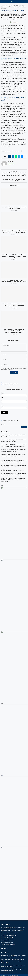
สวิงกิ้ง (2, 470)
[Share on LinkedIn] (13, 156)
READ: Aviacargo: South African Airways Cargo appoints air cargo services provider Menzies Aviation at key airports (13, 99)
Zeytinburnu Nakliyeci (6, 460)
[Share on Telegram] (19, 156)
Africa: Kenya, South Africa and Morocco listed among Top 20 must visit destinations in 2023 (13, 480)
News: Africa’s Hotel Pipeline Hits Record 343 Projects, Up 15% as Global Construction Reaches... (14, 305)
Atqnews (8, 19)
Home (2, 5)
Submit (4, 412)
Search (3, 424)
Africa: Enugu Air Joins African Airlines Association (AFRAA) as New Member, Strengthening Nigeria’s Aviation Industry (12, 961)
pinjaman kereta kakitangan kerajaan (9, 478)
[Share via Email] (22, 156)
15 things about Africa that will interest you (15, 470)
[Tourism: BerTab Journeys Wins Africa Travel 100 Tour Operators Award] (14, 196)
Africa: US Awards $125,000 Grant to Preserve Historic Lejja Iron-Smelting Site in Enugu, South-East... (14, 256)
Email (2, 406)
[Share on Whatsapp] (16, 156)
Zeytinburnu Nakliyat (5, 465)
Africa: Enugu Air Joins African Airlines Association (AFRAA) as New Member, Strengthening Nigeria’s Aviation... (14, 331)
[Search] (26, 1)
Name (3, 393)
